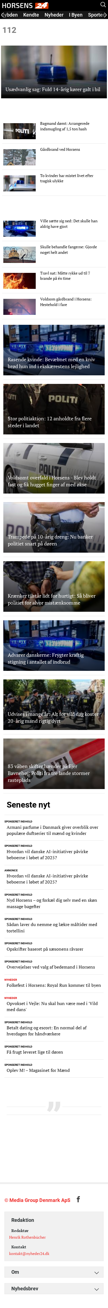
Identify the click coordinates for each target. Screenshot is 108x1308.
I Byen (76, 15)
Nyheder (54, 15)
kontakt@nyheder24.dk (29, 1253)
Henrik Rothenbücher (27, 1237)
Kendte (31, 15)
